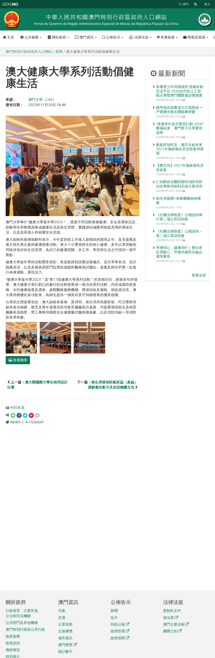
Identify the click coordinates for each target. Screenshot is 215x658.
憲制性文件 (172, 610)
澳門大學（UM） (42, 99)
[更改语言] (195, 4)
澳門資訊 (86, 37)
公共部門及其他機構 (22, 622)
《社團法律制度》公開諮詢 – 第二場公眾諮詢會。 (179, 233)
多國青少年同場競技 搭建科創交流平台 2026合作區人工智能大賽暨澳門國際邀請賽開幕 (179, 91)
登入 (207, 4)
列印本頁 (17, 407)
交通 (61, 617)
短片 (114, 617)
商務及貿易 (196, 37)
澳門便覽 (65, 644)
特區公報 (118, 624)
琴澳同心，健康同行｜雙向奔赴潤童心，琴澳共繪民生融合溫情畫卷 (179, 252)
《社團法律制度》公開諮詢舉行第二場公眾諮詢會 (179, 216)
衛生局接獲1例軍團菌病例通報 (178, 200)
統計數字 (65, 651)
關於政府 (59, 37)
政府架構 (13, 636)
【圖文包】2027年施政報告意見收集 (180, 167)
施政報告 (13, 649)
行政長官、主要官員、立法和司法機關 (23, 613)
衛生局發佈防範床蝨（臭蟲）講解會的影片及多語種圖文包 (113, 384)
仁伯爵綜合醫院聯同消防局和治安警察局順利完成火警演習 (179, 183)
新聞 (114, 610)
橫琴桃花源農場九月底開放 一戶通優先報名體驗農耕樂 (179, 109)
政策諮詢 (13, 643)
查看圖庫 (19, 360)
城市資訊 (65, 637)
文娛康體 (65, 631)
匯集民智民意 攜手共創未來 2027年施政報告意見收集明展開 (180, 149)
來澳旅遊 (168, 37)
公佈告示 (113, 37)
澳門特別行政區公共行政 (25, 629)
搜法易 (168, 617)
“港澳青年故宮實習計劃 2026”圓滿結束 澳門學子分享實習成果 (179, 128)
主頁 (10, 37)
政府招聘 (118, 637)
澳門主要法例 (174, 624)
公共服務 (31, 37)
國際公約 (170, 631)
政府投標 (118, 631)
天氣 (61, 610)
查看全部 (199, 275)
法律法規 (141, 37)
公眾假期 (65, 624)
